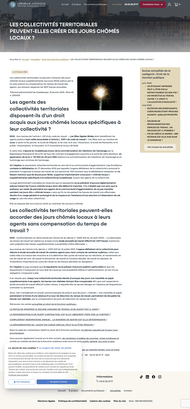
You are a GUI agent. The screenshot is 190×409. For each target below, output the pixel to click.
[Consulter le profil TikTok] (141, 376)
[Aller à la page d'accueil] (28, 4)
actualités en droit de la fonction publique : (54, 304)
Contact (128, 391)
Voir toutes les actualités (160, 147)
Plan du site (119, 401)
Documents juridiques (95, 4)
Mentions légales (46, 401)
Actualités (116, 4)
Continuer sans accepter (18, 375)
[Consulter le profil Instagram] (159, 376)
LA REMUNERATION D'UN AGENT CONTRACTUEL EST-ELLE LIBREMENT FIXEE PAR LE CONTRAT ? (60, 315)
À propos (76, 4)
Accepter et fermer (58, 382)
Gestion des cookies (100, 401)
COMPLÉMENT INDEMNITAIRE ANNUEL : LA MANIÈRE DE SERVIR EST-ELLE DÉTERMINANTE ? (58, 320)
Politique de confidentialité (72, 401)
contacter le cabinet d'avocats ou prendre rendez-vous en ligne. (87, 350)
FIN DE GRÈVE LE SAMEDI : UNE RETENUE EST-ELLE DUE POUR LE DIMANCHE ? (162, 137)
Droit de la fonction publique (55, 60)
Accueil (65, 4)
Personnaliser (23, 382)
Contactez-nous (151, 4)
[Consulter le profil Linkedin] (147, 376)
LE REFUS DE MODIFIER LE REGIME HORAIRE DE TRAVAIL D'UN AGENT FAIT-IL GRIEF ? (55, 309)
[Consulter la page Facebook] (153, 376)
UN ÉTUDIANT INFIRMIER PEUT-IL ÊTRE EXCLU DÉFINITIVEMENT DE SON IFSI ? (162, 89)
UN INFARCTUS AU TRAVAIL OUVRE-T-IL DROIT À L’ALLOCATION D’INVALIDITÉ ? (161, 99)
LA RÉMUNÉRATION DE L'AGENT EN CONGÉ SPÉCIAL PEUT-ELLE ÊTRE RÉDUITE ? (52, 325)
